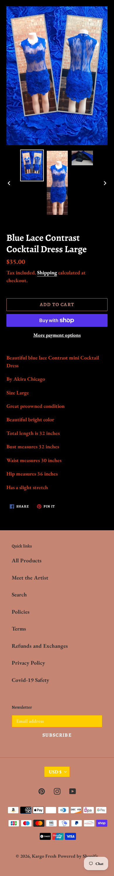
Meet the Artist (30, 577)
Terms (19, 628)
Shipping (47, 272)
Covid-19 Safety (30, 680)
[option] (32, 165)
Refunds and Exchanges (40, 645)
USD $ (55, 772)
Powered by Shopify (78, 856)
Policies (21, 611)
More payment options (57, 335)
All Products (27, 560)
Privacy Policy (28, 662)
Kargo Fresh (44, 856)
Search (19, 594)
